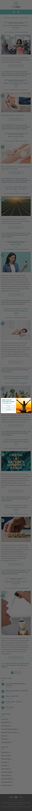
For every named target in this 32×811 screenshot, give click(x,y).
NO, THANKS (8, 409)
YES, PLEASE (8, 406)
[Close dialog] (30, 398)
